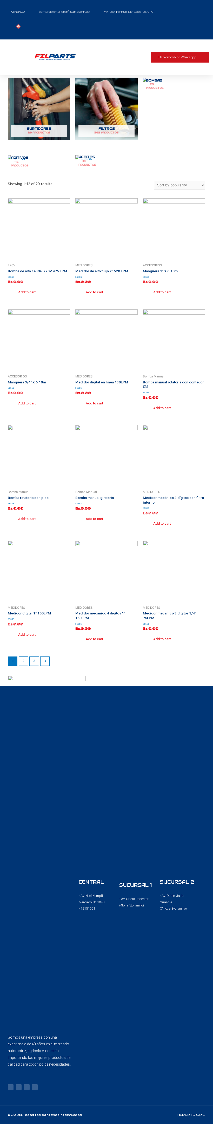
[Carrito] (17, 28)
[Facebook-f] (11, 1087)
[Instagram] (19, 1087)
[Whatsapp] (35, 1087)
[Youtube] (27, 1087)
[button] (133, 57)
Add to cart (27, 292)
